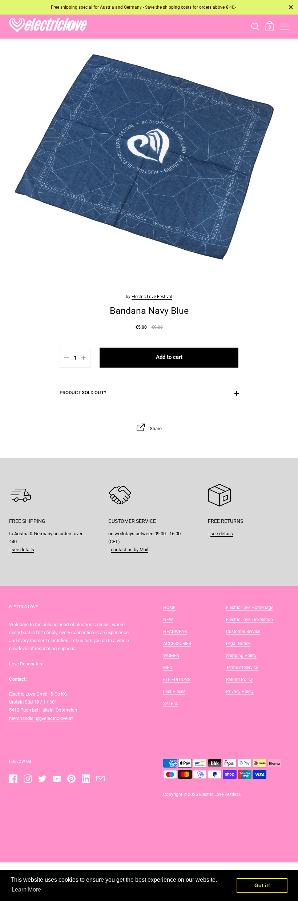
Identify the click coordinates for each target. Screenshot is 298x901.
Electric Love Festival (152, 296)
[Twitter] (42, 778)
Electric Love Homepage (249, 607)
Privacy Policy (240, 691)
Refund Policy (239, 679)
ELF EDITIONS (176, 679)
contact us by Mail (129, 549)
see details (23, 549)
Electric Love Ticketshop (249, 619)
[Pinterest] (71, 778)
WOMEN (171, 655)
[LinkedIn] (85, 778)
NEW (168, 619)
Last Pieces (174, 691)
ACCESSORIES (177, 643)
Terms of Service (242, 667)
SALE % (170, 703)
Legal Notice (238, 643)
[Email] (100, 778)
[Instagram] (27, 778)
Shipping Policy (241, 655)
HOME (169, 607)
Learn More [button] (26, 889)
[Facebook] (13, 778)
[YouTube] (56, 778)
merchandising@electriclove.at (41, 718)
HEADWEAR (175, 631)
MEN (168, 667)
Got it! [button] (262, 885)
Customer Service (243, 631)
